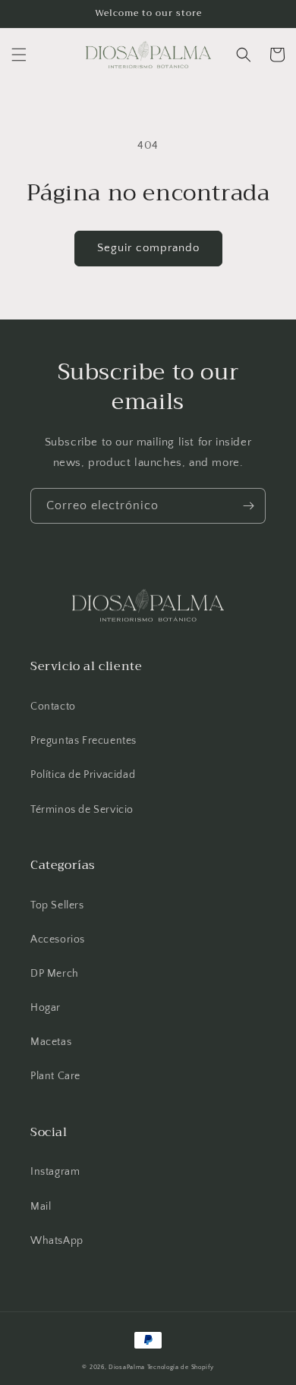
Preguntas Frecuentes (83, 741)
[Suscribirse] (248, 506)
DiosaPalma (127, 1367)
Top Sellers (57, 905)
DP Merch (54, 974)
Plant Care (55, 1076)
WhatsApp (56, 1241)
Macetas (50, 1042)
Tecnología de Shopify (180, 1367)
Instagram (55, 1172)
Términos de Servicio (82, 810)
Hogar (45, 1008)
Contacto (53, 706)
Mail (40, 1207)
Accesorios (57, 939)
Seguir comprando (148, 247)
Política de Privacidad (82, 775)
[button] (19, 54)
